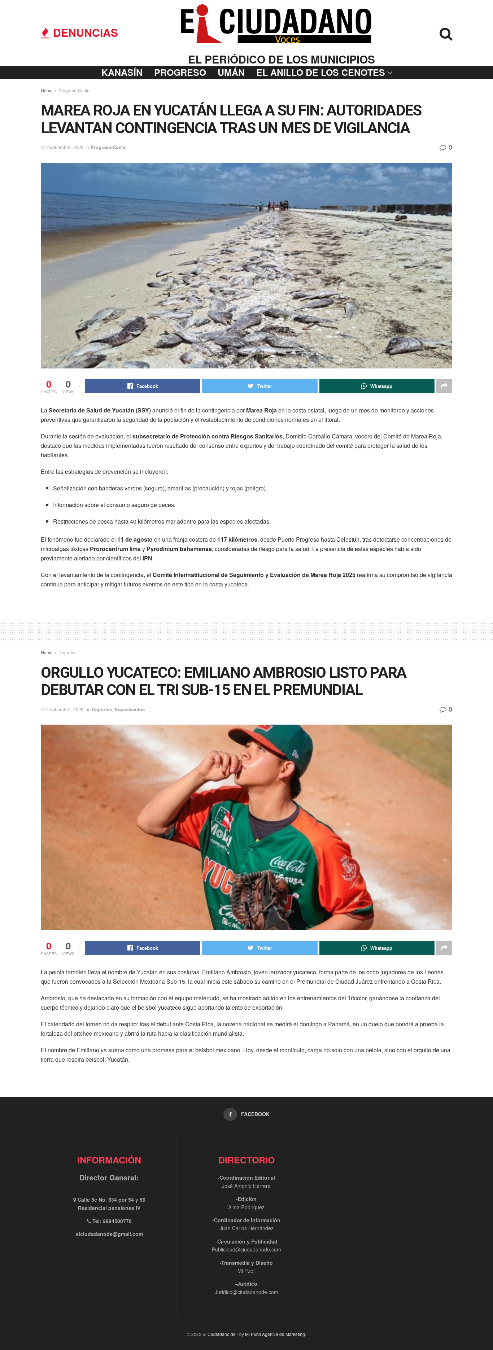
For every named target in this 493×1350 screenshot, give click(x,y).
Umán (231, 72)
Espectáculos (130, 709)
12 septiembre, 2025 (62, 147)
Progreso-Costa (74, 90)
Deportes (67, 652)
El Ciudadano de (219, 1334)
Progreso (180, 72)
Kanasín (122, 72)
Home (47, 90)
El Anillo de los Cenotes (320, 72)
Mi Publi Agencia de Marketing (275, 1334)
